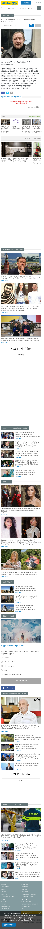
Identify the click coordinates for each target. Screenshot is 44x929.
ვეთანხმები (9, 925)
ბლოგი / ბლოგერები (26, 8)
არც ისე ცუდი (10, 666)
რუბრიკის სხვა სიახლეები (15, 428)
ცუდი (6, 670)
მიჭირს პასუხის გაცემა (13, 674)
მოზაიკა (7, 482)
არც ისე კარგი (10, 662)
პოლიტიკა (8, 15)
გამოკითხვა (8, 616)
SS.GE (4, 116)
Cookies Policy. (29, 920)
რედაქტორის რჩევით (13, 250)
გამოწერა (26, 3)
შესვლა (38, 3)
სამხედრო (7, 582)
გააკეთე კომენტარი (34, 107)
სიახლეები (11, 8)
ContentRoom (33, 138)
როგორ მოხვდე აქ (34, 116)
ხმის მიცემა (21, 680)
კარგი (7, 657)
